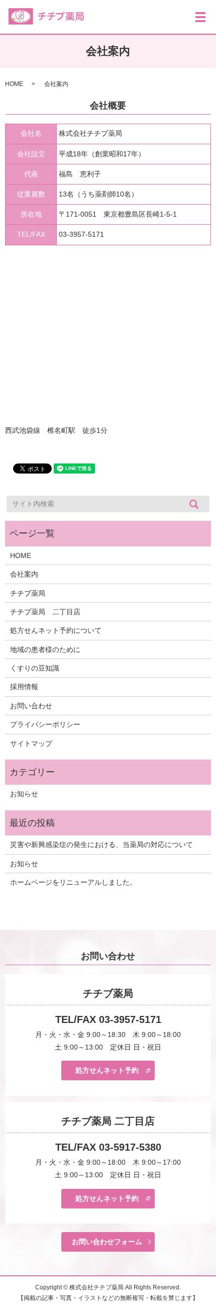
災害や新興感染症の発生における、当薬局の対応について (101, 844)
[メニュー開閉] (200, 17)
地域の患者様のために (45, 649)
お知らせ (24, 794)
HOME (14, 83)
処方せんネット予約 (107, 1070)
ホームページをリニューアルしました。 (73, 882)
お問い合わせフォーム (107, 1242)
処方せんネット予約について (55, 630)
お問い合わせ (31, 706)
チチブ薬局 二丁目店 (45, 612)
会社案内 (24, 574)
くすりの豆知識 (34, 668)
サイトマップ (31, 743)
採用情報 (24, 687)
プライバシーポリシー (45, 724)
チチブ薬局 (27, 593)
